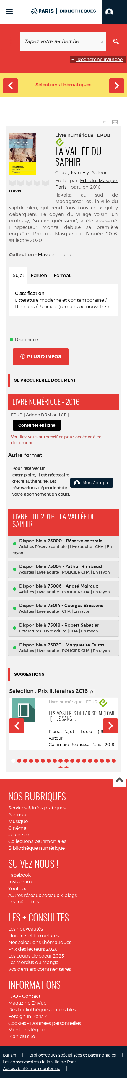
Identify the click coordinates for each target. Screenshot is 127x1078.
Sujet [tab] (18, 275)
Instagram (20, 882)
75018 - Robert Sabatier (73, 625)
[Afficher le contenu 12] (78, 761)
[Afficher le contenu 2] (19, 761)
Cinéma (17, 828)
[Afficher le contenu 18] (114, 761)
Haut (119, 780)
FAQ (13, 996)
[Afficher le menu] (9, 11)
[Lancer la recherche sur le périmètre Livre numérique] (116, 41)
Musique (18, 821)
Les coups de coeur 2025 (36, 956)
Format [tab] (62, 275)
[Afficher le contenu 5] (37, 761)
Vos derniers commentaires (39, 969)
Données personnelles (55, 1023)
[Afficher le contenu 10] (66, 761)
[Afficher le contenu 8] (55, 761)
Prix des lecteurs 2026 (33, 949)
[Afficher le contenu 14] (90, 761)
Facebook (19, 875)
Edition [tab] (39, 275)
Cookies (17, 1023)
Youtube (17, 888)
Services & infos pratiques (37, 808)
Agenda (17, 814)
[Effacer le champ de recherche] (102, 41)
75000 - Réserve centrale (75, 541)
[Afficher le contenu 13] (84, 761)
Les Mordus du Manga (33, 962)
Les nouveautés (25, 929)
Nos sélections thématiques (39, 942)
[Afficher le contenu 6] (43, 761)
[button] (114, 12)
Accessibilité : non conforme (31, 1068)
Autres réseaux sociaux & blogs (42, 895)
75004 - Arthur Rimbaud (75, 566)
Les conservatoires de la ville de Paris (39, 1061)
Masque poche (55, 254)
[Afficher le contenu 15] (96, 761)
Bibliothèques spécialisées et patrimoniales (72, 1054)
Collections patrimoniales (37, 841)
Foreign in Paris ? (27, 1016)
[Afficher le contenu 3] (25, 761)
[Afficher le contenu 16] (102, 761)
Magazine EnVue (27, 1003)
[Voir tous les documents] (91, 692)
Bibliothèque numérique (36, 848)
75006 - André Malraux (73, 586)
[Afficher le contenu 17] (108, 761)
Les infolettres (23, 902)
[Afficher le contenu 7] (49, 761)
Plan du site (21, 1036)
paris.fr (9, 1054)
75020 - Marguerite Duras (76, 645)
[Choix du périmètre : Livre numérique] (11, 41)
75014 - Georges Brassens (75, 605)
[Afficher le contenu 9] (60, 761)
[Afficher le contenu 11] (72, 761)
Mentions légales (27, 1029)
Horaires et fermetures (33, 935)
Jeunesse (18, 834)
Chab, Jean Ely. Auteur (81, 172)
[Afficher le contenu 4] (31, 761)
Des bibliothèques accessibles (42, 1009)
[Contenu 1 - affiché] (13, 761)
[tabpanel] (63, 300)
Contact (31, 996)
